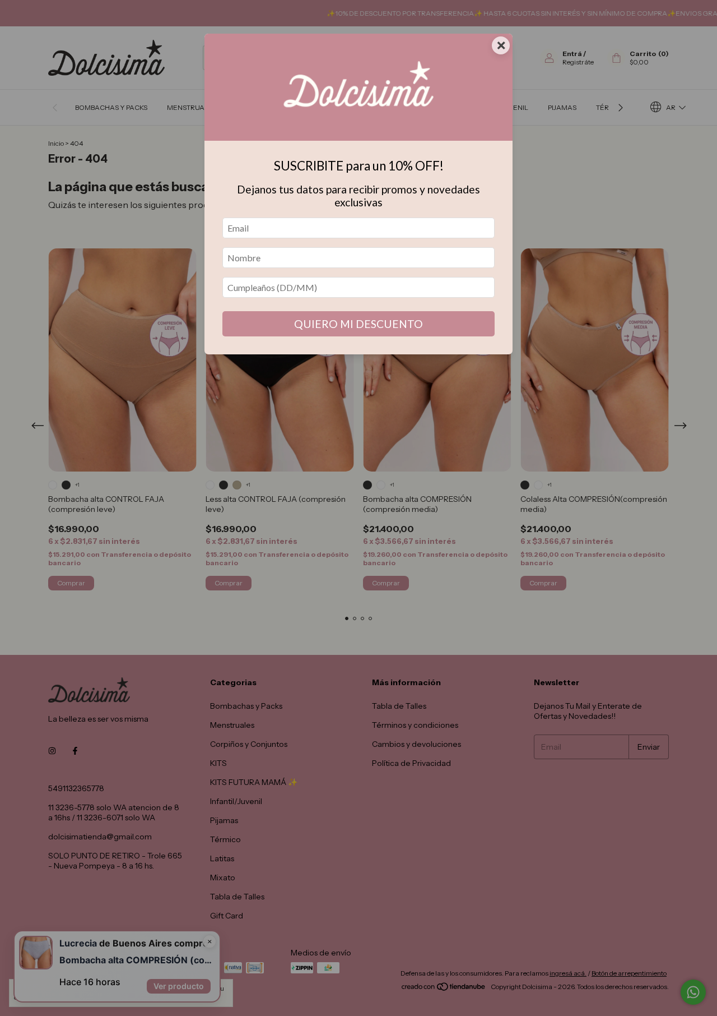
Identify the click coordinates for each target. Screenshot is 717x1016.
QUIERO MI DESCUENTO (358, 323)
